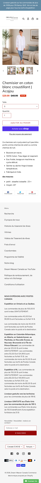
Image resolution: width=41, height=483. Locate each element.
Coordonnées (10, 251)
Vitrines (7, 232)
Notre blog (9, 263)
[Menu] (37, 18)
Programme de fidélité (14, 257)
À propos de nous (12, 220)
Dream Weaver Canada (19, 473)
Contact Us (32, 481)
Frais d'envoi (9, 244)
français (29, 447)
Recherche (9, 213)
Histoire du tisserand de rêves (17, 226)
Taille (4, 102)
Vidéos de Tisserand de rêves (17, 238)
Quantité (5, 111)
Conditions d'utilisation (14, 284)
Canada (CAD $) (13, 447)
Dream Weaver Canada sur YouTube (19, 269)
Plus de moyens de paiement (20, 134)
